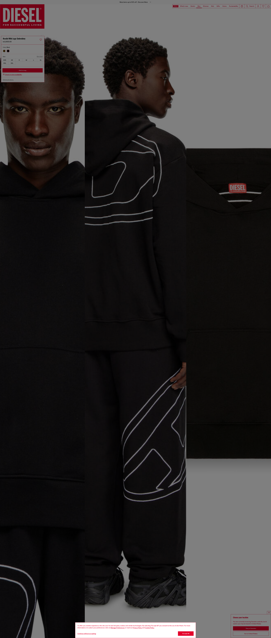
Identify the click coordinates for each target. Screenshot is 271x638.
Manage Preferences (118, 628)
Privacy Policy (137, 628)
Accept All (185, 633)
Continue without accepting (86, 633)
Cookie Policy (149, 628)
